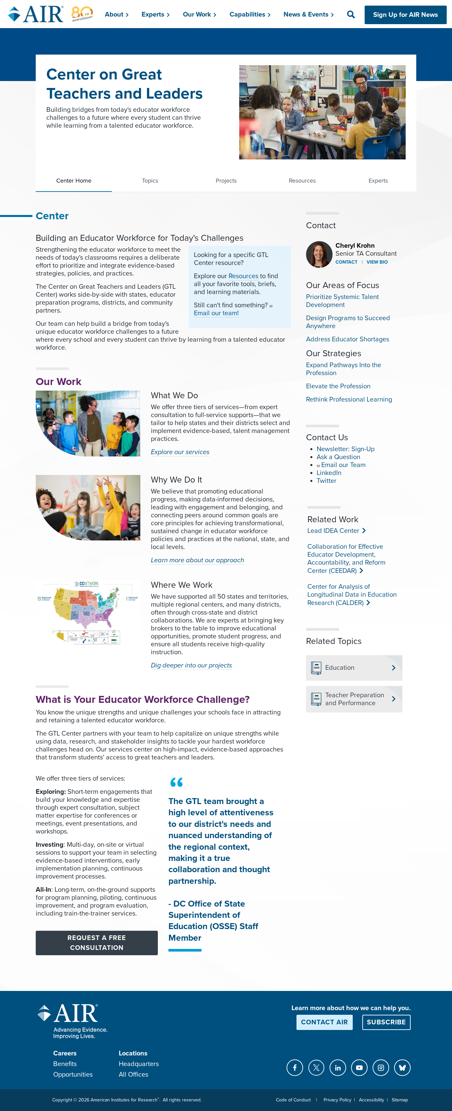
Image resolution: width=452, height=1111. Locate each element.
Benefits (65, 1064)
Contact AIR (324, 1022)
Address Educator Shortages (347, 339)
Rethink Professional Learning (349, 400)
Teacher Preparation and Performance (354, 699)
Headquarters (139, 1064)
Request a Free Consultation (97, 943)
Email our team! (216, 313)
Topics (150, 180)
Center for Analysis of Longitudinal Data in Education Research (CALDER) (352, 595)
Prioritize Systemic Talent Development (342, 301)
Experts (378, 180)
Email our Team (343, 465)
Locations (133, 1053)
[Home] (50, 14)
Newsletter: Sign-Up (346, 449)
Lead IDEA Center (332, 531)
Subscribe (386, 1022)
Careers (65, 1053)
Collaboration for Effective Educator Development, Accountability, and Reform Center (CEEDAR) (346, 559)
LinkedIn (329, 473)
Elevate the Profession (338, 386)
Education (339, 668)
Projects (226, 180)
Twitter (327, 481)
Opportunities (73, 1075)
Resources (302, 180)
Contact (346, 262)
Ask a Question (338, 457)
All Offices (133, 1075)
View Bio (376, 262)
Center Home (73, 180)
